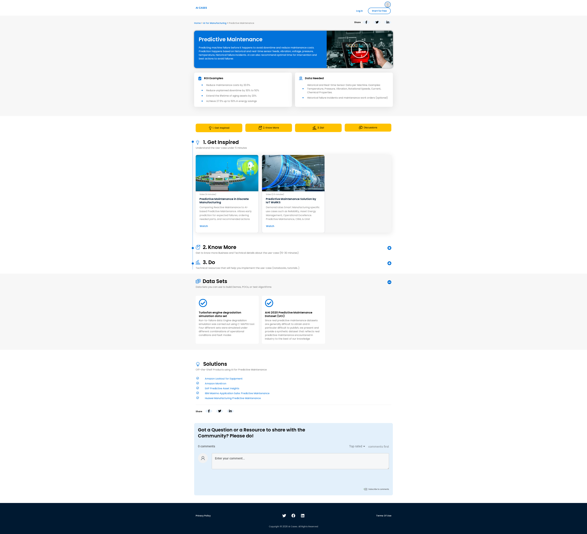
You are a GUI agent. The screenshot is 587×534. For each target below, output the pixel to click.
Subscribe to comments (378, 489)
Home (197, 23)
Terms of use (383, 515)
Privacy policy (203, 515)
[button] (360, 49)
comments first (378, 446)
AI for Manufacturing (214, 23)
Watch (204, 226)
